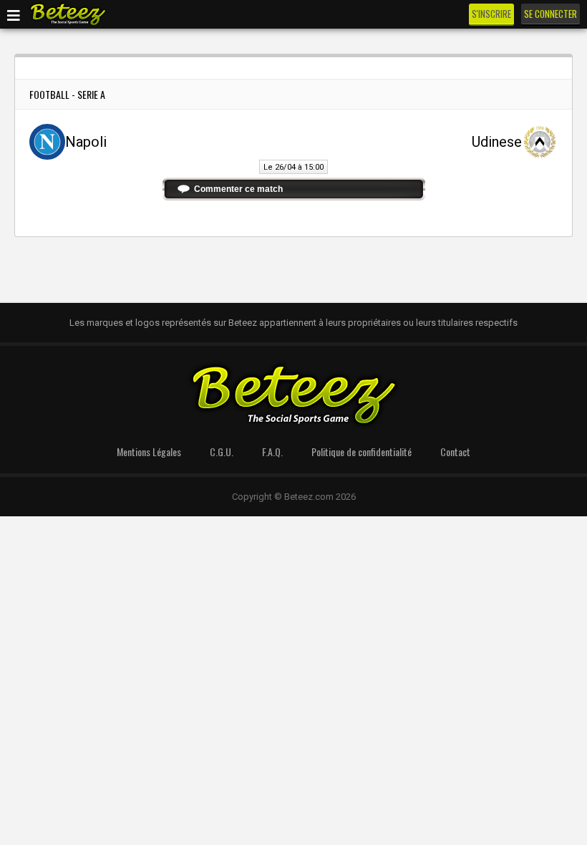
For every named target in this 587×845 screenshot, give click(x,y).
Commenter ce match (238, 189)
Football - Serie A (67, 94)
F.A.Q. (272, 451)
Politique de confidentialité (361, 451)
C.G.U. (221, 451)
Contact (455, 451)
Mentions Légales (149, 451)
